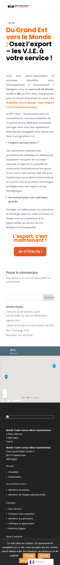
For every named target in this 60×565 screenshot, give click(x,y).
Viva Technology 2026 (17, 330)
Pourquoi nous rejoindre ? (21, 513)
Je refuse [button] (44, 555)
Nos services (15, 508)
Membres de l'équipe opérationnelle (26, 494)
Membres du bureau (18, 489)
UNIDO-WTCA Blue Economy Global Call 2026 (30, 325)
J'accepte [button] (29, 555)
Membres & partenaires (20, 518)
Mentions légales (17, 528)
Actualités (13, 471)
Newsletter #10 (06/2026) (19, 335)
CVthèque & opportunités (21, 523)
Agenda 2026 (13, 320)
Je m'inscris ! (30, 251)
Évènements (14, 476)
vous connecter (27, 277)
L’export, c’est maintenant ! (30, 238)
